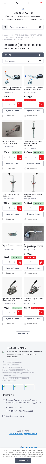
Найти (40, 27)
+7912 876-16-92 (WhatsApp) (19, 411)
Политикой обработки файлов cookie (29, 456)
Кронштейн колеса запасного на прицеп (9, 142)
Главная (5, 35)
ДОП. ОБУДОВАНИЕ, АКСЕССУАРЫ (18, 37)
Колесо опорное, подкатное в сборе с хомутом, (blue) (33, 89)
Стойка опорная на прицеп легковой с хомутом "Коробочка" (33, 143)
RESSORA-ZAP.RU (23, 13)
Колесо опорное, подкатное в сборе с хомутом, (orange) (11, 89)
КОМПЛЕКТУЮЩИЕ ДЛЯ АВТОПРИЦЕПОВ (27, 35)
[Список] (40, 61)
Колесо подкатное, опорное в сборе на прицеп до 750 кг (33, 246)
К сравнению (10, 116)
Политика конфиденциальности (23, 434)
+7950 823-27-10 (13, 407)
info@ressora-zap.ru (15, 416)
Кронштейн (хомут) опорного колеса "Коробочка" (12, 300)
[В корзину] (19, 104)
